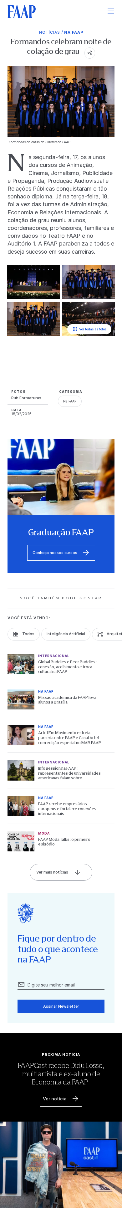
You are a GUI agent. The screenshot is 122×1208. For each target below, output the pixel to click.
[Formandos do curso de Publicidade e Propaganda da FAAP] (33, 319)
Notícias (49, 32)
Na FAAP (73, 32)
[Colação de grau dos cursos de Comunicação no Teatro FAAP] (88, 319)
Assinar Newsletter (61, 1006)
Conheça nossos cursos (55, 552)
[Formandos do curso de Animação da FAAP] (88, 282)
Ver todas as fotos (92, 329)
